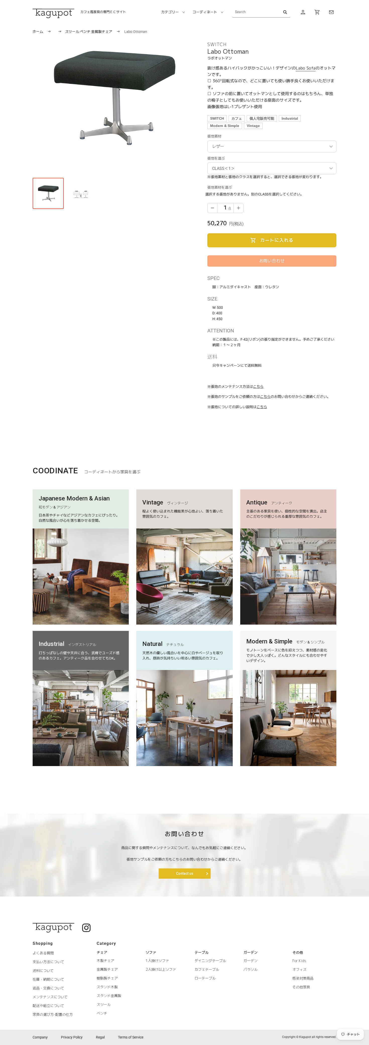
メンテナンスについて (50, 996)
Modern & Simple (224, 126)
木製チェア (105, 960)
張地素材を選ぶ (219, 187)
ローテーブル (205, 978)
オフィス (299, 969)
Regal (100, 1037)
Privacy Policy (72, 1037)
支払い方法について (48, 961)
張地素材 (214, 136)
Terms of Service (130, 1037)
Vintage (253, 126)
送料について (43, 970)
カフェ (236, 118)
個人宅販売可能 (262, 118)
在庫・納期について (48, 979)
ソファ (151, 952)
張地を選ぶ (216, 158)
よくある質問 (43, 952)
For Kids (299, 960)
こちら (258, 387)
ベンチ (85, 32)
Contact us (184, 873)
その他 (297, 952)
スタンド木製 (107, 987)
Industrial (290, 118)
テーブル (202, 952)
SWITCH (217, 118)
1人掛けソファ (157, 960)
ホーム (38, 32)
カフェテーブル (207, 969)
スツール (72, 32)
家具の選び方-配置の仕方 (53, 1014)
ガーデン (250, 952)
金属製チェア (102, 32)
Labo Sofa (306, 68)
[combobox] (261, 12)
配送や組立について (48, 1005)
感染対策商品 (303, 978)
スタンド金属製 (109, 995)
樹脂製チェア (107, 978)
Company (40, 1037)
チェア (102, 952)
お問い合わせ (272, 260)
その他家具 (301, 987)
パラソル (250, 969)
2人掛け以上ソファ (161, 969)
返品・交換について (48, 988)
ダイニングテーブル (210, 960)
